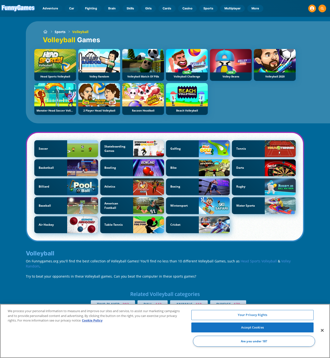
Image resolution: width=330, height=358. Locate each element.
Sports (208, 8)
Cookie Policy (92, 320)
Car (71, 8)
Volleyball (80, 31)
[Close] (322, 330)
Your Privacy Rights (252, 315)
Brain (112, 8)
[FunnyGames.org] (45, 31)
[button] (312, 8)
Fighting (91, 8)
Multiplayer (232, 8)
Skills (130, 8)
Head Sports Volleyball (259, 261)
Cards (167, 8)
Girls (148, 8)
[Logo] (18, 8)
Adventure (50, 8)
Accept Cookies (252, 327)
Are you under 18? (254, 341)
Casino (187, 8)
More (255, 8)
